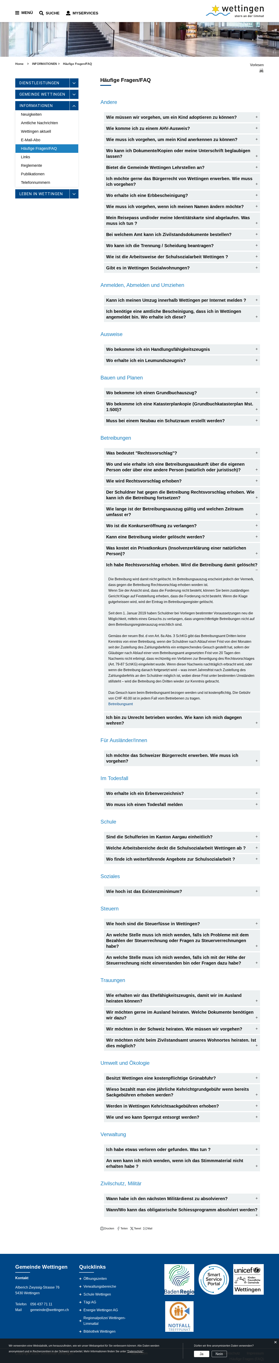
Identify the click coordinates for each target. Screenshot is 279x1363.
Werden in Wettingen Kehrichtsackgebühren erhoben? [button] (162, 1106)
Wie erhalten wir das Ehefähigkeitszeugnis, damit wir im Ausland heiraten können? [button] (174, 998)
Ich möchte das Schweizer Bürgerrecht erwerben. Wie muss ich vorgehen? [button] (172, 758)
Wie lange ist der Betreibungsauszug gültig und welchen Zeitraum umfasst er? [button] (174, 512)
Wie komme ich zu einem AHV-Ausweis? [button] (148, 128)
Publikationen (32, 174)
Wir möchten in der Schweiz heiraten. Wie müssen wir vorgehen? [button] (174, 1029)
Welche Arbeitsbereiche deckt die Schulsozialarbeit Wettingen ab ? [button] (176, 848)
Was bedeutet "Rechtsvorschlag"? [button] (141, 453)
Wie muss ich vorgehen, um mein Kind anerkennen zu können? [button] (171, 139)
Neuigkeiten (31, 114)
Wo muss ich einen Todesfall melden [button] (144, 804)
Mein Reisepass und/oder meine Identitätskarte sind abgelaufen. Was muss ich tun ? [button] (178, 220)
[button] (107, 1228)
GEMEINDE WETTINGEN (42, 94)
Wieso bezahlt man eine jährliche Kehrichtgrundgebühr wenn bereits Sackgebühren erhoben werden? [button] (177, 1092)
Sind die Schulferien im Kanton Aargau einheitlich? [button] (159, 836)
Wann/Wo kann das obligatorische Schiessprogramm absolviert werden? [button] (181, 1209)
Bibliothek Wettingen (99, 1331)
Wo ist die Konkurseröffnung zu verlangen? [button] (151, 525)
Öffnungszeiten (95, 1278)
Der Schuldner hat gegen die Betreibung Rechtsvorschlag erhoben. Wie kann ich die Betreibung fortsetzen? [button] (180, 495)
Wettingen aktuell (36, 131)
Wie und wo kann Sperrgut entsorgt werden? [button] (152, 1117)
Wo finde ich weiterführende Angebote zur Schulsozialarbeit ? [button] (170, 859)
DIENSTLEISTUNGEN (39, 83)
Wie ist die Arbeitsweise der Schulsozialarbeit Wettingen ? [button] (167, 256)
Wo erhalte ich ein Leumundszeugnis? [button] (146, 360)
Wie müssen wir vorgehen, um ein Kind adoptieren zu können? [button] (171, 117)
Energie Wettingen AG (100, 1310)
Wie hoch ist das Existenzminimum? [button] (144, 891)
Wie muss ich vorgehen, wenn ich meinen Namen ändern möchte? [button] (175, 206)
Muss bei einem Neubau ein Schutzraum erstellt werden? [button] (165, 420)
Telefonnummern (35, 182)
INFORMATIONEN (36, 105)
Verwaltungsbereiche (99, 1286)
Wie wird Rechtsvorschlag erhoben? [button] (144, 481)
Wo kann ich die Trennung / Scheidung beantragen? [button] (160, 245)
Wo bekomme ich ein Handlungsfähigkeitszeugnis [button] (158, 349)
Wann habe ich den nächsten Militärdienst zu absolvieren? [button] (167, 1198)
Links (25, 157)
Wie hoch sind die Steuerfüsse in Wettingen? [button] (153, 923)
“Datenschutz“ (135, 1351)
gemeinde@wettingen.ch (49, 1310)
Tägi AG (89, 1302)
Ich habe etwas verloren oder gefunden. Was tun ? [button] (158, 1149)
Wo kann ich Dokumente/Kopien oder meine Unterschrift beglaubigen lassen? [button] (178, 153)
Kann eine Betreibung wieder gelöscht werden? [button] (155, 536)
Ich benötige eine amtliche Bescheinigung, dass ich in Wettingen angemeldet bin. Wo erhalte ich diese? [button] (173, 314)
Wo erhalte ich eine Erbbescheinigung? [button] (147, 195)
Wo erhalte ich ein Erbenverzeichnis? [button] (145, 793)
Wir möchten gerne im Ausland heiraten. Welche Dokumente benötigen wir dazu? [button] (179, 1015)
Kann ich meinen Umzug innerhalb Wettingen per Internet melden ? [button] (176, 300)
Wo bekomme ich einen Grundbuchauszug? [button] (151, 392)
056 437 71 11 (41, 1304)
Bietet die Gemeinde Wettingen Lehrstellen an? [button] (155, 167)
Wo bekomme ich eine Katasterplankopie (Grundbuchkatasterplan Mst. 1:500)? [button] (179, 406)
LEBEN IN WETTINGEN (41, 193)
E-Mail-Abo (30, 140)
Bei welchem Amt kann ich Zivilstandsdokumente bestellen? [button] (168, 234)
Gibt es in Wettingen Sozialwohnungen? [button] (148, 267)
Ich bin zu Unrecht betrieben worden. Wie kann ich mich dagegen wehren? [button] (174, 720)
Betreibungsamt (120, 704)
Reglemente (31, 165)
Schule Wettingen (97, 1294)
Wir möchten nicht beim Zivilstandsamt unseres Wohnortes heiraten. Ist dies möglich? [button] (181, 1043)
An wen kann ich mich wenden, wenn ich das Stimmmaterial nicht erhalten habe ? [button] (174, 1163)
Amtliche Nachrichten (39, 123)
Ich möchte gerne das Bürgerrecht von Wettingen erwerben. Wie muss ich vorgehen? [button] (179, 181)
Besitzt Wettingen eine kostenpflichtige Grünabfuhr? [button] (161, 1078)
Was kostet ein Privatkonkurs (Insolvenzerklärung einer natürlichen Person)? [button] (176, 551)
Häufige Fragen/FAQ (39, 148)
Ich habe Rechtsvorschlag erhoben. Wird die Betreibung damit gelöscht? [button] (181, 564)
